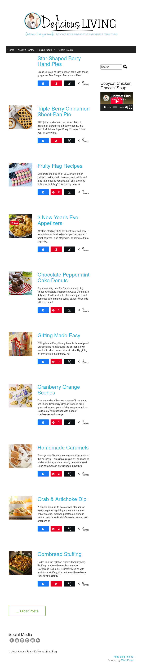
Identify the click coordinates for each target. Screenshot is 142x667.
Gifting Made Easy (59, 335)
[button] (53, 50)
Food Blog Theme (123, 656)
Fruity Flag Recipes (60, 165)
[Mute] (126, 107)
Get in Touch (66, 50)
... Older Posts (27, 610)
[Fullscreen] (130, 107)
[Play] (105, 107)
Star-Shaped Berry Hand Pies (59, 60)
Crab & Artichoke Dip (62, 499)
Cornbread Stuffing (60, 554)
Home (11, 50)
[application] (116, 101)
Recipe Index (44, 50)
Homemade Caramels (63, 447)
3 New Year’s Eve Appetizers (58, 220)
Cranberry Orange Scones (59, 389)
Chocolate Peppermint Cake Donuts (63, 277)
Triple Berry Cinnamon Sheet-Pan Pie (64, 111)
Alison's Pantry (26, 50)
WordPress (127, 660)
